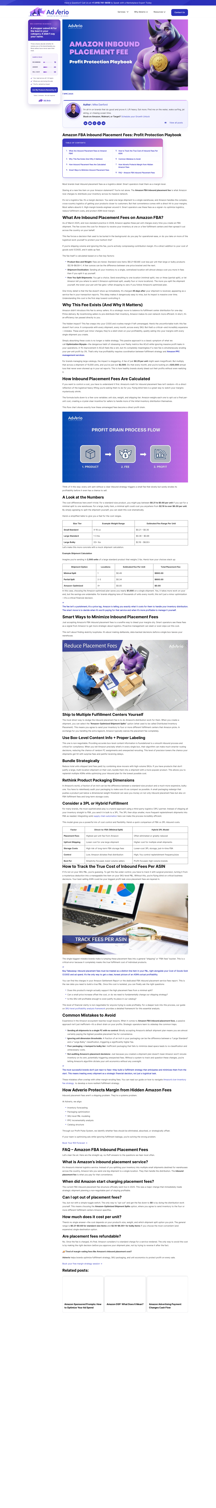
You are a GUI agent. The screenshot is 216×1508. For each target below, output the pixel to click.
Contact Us (179, 12)
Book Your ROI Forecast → (74, 1143)
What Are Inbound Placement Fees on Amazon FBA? (88, 152)
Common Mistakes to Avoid (129, 159)
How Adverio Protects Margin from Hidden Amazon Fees (135, 165)
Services (121, 12)
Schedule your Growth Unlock (135, 116)
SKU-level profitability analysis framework (85, 1008)
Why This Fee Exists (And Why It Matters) (86, 159)
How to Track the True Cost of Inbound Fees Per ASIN (138, 152)
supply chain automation (105, 816)
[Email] (165, 123)
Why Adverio (140, 12)
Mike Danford (100, 104)
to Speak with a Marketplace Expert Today (122, 3)
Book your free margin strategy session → (82, 1263)
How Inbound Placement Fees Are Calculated (87, 164)
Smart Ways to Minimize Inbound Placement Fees (89, 170)
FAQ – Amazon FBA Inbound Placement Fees (136, 173)
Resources (158, 12)
